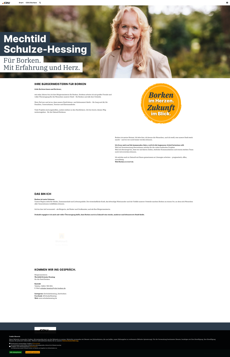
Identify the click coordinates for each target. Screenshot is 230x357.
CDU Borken (31, 3)
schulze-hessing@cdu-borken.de (53, 288)
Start (21, 3)
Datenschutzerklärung (70, 341)
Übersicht (36, 344)
